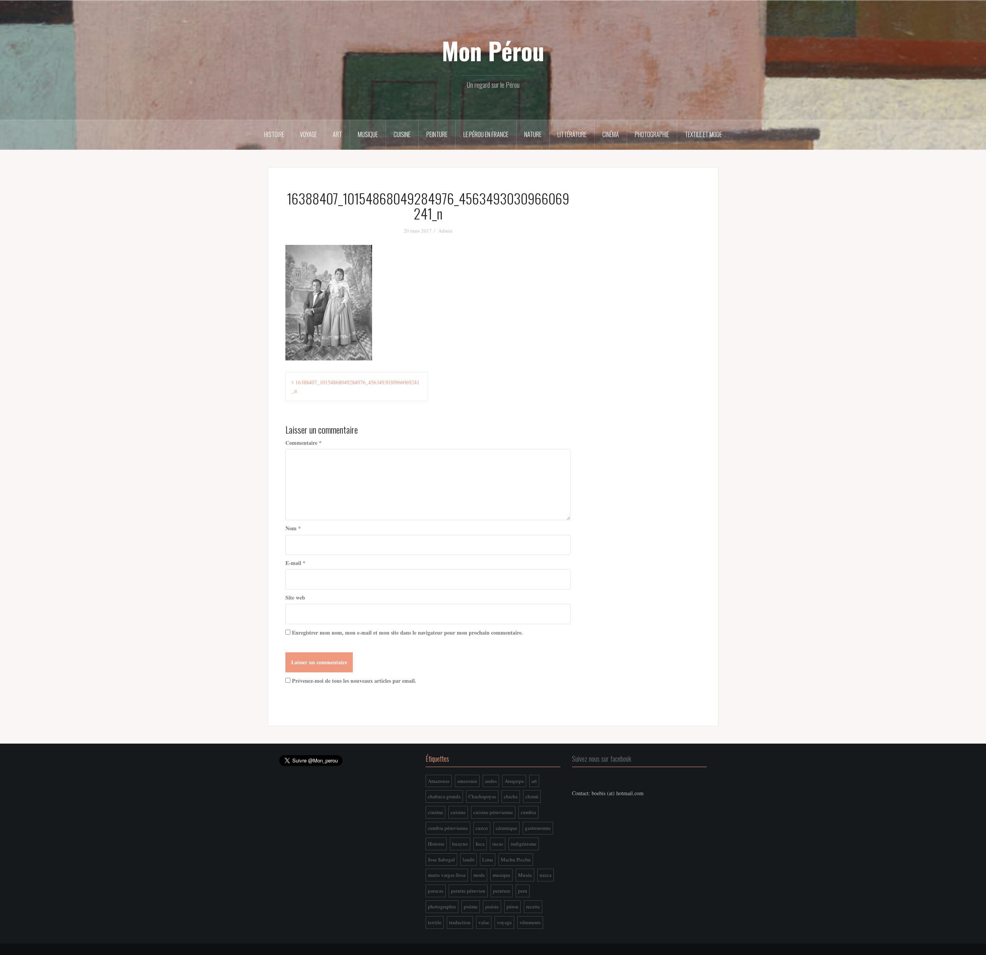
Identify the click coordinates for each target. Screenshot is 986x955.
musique (501, 874)
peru (522, 890)
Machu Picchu (516, 859)
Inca (480, 843)
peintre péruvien (468, 890)
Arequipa (514, 780)
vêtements (530, 922)
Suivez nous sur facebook (601, 759)
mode (479, 874)
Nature (533, 134)
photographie (442, 906)
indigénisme (524, 843)
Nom (293, 528)
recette (533, 906)
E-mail (295, 563)
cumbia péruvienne (448, 827)
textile (434, 922)
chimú (531, 796)
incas (497, 843)
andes (491, 780)
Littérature (572, 134)
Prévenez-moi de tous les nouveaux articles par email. (354, 681)
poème (471, 906)
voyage (504, 922)
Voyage (308, 134)
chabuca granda (444, 796)
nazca (546, 874)
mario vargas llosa (447, 874)
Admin (445, 230)
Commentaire (303, 443)
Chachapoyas (482, 796)
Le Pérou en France (485, 134)
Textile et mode (703, 134)
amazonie (467, 780)
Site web (295, 597)
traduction (460, 922)
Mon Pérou (493, 50)
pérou (512, 906)
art (534, 780)
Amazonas (438, 780)
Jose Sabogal (441, 859)
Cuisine (402, 134)
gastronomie (538, 827)
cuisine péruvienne (493, 812)
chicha (511, 796)
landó (469, 859)
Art (337, 134)
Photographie (652, 134)
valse (483, 922)
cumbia (528, 812)
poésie (492, 906)
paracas (435, 890)
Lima (487, 859)
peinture (501, 890)
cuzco (482, 827)
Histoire (274, 134)
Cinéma (610, 134)
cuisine (458, 812)
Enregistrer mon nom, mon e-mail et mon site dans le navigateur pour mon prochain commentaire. (407, 632)
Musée (525, 874)
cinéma (435, 812)
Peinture (437, 134)
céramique (506, 827)
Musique (368, 134)
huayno (460, 843)
